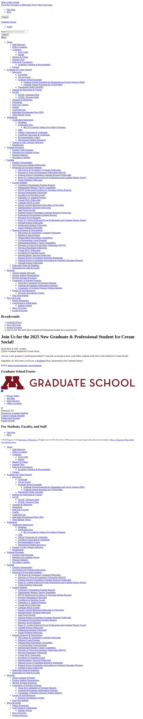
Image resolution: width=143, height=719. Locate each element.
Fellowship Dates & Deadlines (25, 670)
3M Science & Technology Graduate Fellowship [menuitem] (39, 170)
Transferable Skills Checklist (30, 492)
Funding (10, 565)
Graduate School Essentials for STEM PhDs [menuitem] (43, 85)
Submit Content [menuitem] (25, 305)
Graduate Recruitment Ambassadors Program (38, 690)
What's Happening (20, 705)
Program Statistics (20, 560)
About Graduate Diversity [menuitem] (23, 273)
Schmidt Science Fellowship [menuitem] (30, 223)
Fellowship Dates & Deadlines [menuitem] (25, 265)
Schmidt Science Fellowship (30, 627)
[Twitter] (71, 391)
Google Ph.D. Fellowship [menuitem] (29, 200)
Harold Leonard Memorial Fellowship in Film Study (41, 610)
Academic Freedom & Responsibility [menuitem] (34, 64)
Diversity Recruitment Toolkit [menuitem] (31, 293)
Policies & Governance (22, 467)
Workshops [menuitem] (17, 102)
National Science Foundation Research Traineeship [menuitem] (40, 258)
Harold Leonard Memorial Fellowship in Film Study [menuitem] (41, 205)
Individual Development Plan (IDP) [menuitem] (28, 112)
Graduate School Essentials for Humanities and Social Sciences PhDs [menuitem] (54, 82)
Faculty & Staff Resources (23, 695)
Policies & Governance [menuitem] (22, 62)
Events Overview (14, 327)
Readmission (18, 550)
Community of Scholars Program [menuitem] (26, 280)
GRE (20, 535)
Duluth (21, 459)
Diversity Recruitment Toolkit (31, 698)
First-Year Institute (20, 700)
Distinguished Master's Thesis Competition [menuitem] (37, 187)
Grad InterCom (19, 514)
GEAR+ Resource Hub (28, 502)
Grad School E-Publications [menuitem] (24, 303)
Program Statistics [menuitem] (20, 155)
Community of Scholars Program (26, 685)
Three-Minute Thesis (21, 520)
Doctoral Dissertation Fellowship (32, 597)
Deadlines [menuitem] (22, 122)
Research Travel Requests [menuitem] (29, 218)
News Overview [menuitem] (19, 308)
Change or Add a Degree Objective (27, 547)
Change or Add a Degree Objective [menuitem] (27, 142)
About (9, 447)
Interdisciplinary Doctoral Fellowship (34, 612)
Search (5, 17)
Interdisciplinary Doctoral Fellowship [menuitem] (34, 207)
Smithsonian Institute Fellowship (32, 630)
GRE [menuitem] (20, 130)
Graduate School (8, 22)
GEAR (15, 497)
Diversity (11, 675)
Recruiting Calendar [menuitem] (21, 157)
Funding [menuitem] (10, 160)
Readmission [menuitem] (18, 145)
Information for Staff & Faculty (26, 673)
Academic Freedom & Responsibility (34, 469)
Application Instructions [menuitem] (22, 120)
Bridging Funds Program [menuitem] (29, 235)
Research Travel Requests (29, 622)
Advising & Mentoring (22, 504)
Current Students (19, 587)
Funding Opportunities (22, 567)
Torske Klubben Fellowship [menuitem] (30, 180)
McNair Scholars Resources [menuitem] (24, 278)
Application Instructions (22, 525)
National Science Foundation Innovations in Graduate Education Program (50, 665)
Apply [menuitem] (9, 27)
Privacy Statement (117, 440)
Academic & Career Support (19, 474)
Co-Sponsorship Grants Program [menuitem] (32, 240)
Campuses (16, 454)
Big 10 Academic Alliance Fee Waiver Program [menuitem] (44, 127)
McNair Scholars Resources (24, 683)
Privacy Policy (13, 396)
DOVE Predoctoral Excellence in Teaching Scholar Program (44, 595)
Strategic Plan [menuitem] (18, 59)
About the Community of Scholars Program (37, 688)
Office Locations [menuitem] (19, 47)
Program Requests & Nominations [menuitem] (27, 230)
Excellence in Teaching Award (31, 600)
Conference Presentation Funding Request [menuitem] (36, 185)
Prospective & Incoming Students (27, 572)
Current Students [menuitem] (19, 182)
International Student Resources (32, 545)
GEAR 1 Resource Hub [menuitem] (28, 95)
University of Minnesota (28, 440)
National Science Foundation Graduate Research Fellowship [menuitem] (44, 175)
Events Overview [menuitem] (20, 310)
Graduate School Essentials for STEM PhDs (43, 489)
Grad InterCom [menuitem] (19, 110)
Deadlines (22, 527)
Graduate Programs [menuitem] (15, 147)
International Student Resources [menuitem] (32, 140)
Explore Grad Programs (22, 555)
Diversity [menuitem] (11, 270)
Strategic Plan (18, 464)
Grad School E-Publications (24, 708)
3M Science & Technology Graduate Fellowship (39, 575)
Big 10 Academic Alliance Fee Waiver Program (44, 532)
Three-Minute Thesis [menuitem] (21, 115)
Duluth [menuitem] (21, 54)
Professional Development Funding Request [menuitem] (37, 215)
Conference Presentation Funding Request (36, 590)
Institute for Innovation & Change (27, 494)
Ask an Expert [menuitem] (24, 77)
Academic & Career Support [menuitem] (19, 69)
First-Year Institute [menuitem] (20, 295)
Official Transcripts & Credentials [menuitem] (32, 132)
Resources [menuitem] (16, 72)
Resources (16, 477)
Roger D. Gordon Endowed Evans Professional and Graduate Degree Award (52, 582)
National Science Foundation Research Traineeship (40, 663)
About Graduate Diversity (23, 678)
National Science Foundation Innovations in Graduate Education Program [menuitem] (50, 260)
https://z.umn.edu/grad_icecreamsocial (24, 365)
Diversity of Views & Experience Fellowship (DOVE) (42, 577)
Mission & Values (20, 462)
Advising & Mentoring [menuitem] (22, 100)
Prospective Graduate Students (14, 413)
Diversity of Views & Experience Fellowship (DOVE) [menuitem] (42, 172)
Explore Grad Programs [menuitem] (22, 150)
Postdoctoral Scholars (10, 418)
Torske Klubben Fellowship (30, 585)
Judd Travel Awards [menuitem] (26, 210)
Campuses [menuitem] (16, 49)
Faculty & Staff (8, 421)
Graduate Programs (15, 552)
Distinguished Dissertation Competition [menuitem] (35, 238)
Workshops (17, 507)
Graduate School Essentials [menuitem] (30, 79)
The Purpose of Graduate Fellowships (29, 570)
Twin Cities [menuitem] (23, 52)
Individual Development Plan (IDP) (28, 517)
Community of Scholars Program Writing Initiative (40, 693)
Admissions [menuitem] (12, 117)
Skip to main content (10, 2)
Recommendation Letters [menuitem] (29, 137)
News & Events (14, 325)
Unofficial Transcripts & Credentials (34, 540)
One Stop (11, 9)
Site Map (11, 398)
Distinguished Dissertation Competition (35, 642)
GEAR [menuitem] (15, 92)
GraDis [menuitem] (15, 107)
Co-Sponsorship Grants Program (32, 645)
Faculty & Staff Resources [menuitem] (23, 290)
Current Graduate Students (13, 416)
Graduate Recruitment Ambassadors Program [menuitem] (38, 285)
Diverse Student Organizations (25, 680)
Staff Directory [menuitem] (18, 44)
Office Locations (14, 403)
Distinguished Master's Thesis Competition (37, 592)
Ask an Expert (24, 482)
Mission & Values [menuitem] (20, 57)
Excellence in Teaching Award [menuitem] (31, 195)
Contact (15, 472)
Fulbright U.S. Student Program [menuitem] (32, 197)
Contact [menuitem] (15, 67)
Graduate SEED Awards (29, 607)
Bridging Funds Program (29, 640)
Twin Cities (23, 457)
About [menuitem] (9, 42)
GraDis (15, 512)
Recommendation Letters (29, 542)
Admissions (12, 522)
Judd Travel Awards (26, 615)
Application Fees (25, 530)
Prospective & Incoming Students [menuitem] (27, 167)
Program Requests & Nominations (27, 635)
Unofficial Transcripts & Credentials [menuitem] (34, 135)
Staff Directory (13, 401)
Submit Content (25, 710)
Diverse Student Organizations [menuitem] (25, 275)
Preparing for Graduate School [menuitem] (25, 152)
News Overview (19, 713)
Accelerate (22, 479)
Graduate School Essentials (30, 484)
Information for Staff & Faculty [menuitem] (26, 268)
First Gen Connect (20, 509)
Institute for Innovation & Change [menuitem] (27, 90)
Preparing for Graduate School (25, 557)
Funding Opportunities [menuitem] (22, 162)
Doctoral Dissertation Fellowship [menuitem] (32, 192)
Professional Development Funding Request (37, 620)
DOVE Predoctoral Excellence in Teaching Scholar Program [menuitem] (44, 190)
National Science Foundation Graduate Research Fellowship (44, 580)
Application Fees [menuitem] (25, 125)
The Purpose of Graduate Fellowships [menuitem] (29, 165)
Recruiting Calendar (21, 562)
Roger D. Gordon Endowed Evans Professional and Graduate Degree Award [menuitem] (52, 177)
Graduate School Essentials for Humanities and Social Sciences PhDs (54, 487)
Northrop (41, 361)
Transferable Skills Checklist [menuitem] (30, 87)
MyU (9, 12)
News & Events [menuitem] (14, 298)
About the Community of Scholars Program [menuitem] (37, 283)
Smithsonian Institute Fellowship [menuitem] (32, 225)
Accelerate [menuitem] (22, 74)
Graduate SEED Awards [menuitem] (29, 202)
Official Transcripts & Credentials (32, 537)
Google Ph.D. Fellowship (29, 605)
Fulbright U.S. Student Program (32, 602)
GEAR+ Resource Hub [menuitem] (28, 97)
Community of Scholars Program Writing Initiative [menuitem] (40, 288)
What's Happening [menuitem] (20, 300)
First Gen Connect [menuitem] (20, 105)
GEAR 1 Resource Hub (28, 499)
